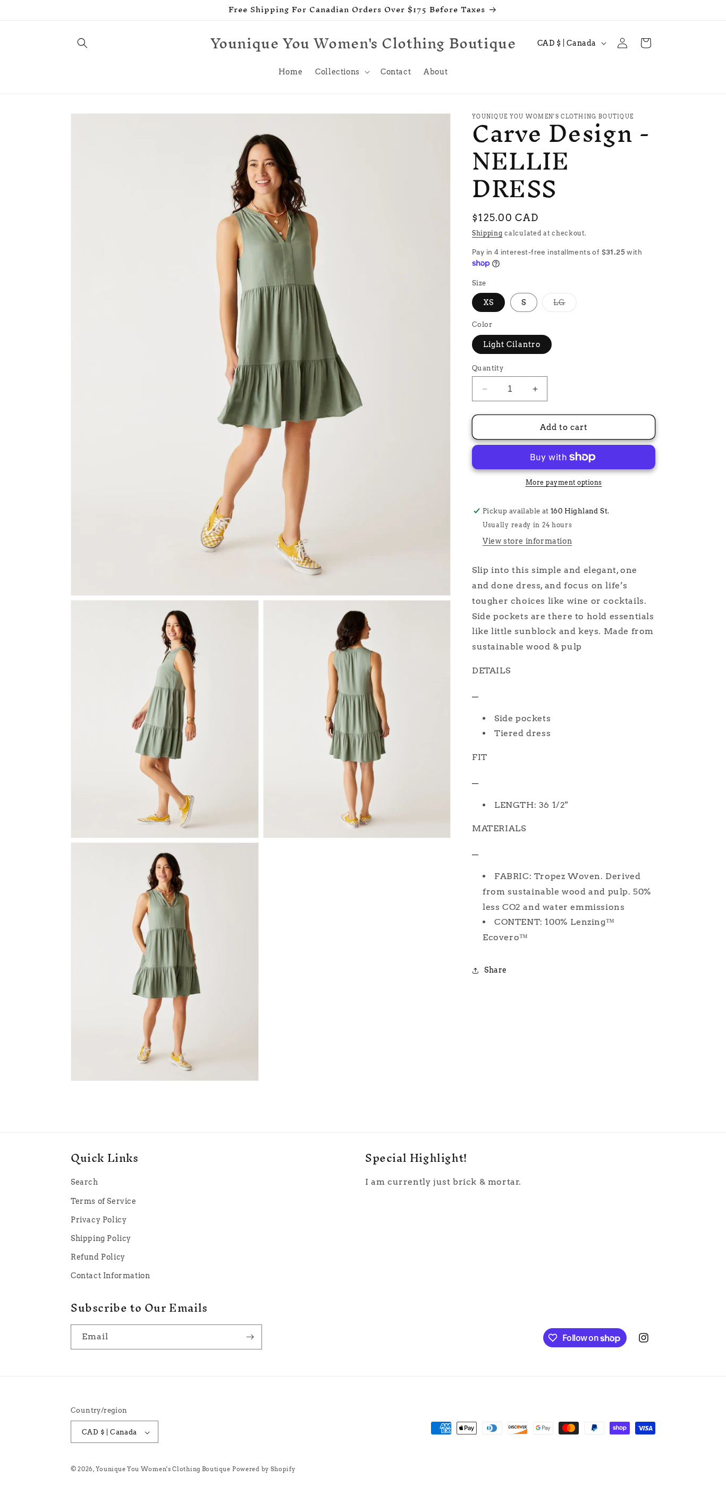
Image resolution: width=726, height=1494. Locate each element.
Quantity (487, 368)
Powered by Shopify (264, 1469)
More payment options (564, 482)
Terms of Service (104, 1201)
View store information (527, 541)
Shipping (487, 233)
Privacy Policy (98, 1220)
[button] (82, 43)
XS (488, 302)
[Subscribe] (249, 1336)
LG (565, 305)
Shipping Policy (101, 1238)
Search (84, 1182)
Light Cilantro (512, 344)
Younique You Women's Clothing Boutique (163, 1469)
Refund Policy (98, 1257)
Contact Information (110, 1276)
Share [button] (495, 970)
